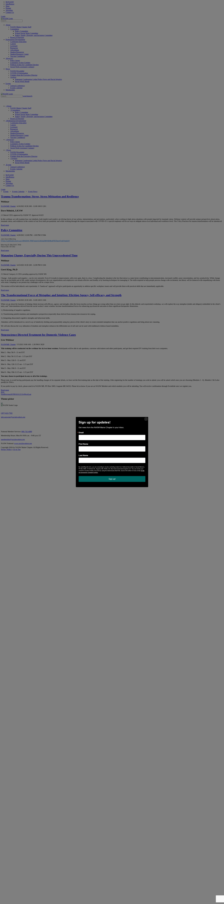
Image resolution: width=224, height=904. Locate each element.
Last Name (83, 455)
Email (81, 432)
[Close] (146, 419)
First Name (83, 444)
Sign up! (112, 479)
